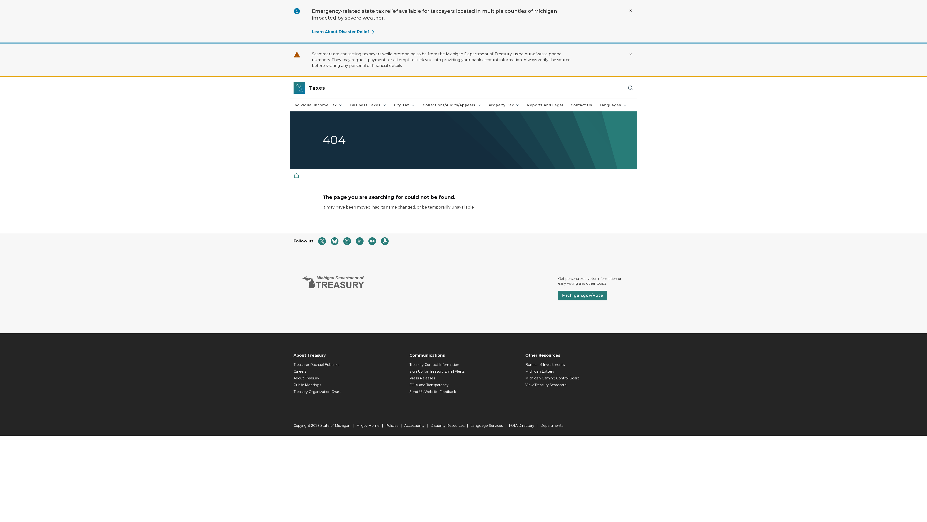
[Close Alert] (630, 10)
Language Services (487, 425)
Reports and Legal (545, 105)
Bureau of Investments (545, 364)
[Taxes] (296, 175)
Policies (392, 425)
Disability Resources (447, 425)
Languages (610, 105)
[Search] (630, 88)
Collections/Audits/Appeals (449, 105)
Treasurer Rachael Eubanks (316, 364)
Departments (551, 425)
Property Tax (501, 105)
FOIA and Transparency (429, 385)
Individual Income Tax (315, 105)
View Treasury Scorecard (546, 385)
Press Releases (422, 378)
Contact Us (581, 105)
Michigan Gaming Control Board (552, 378)
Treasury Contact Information (434, 364)
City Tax (401, 105)
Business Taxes (365, 105)
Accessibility (414, 425)
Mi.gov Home (367, 425)
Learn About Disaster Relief (340, 31)
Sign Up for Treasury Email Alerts (436, 371)
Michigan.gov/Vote (582, 295)
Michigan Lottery (539, 371)
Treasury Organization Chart (317, 392)
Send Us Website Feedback (432, 392)
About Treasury (306, 378)
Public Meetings (307, 385)
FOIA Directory (521, 425)
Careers (300, 371)
